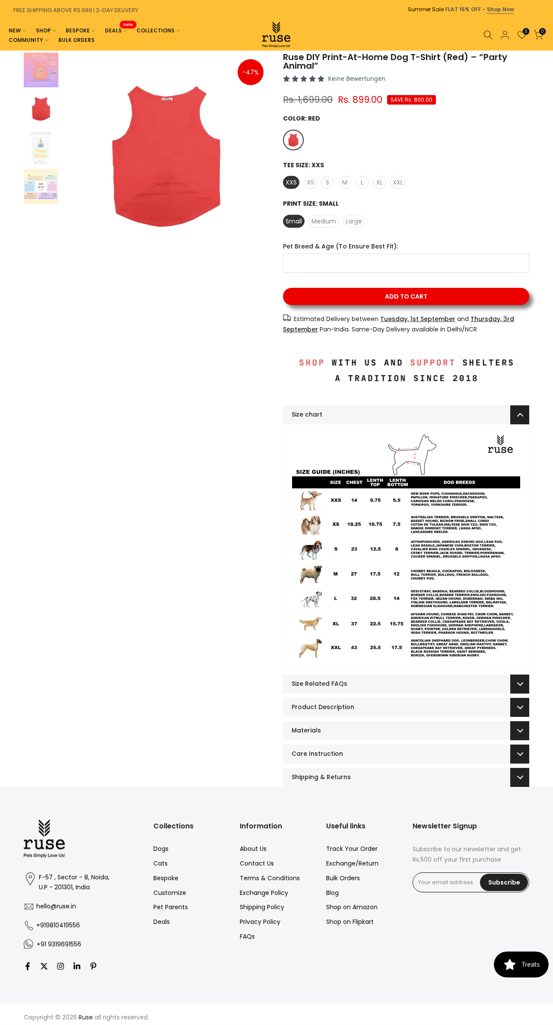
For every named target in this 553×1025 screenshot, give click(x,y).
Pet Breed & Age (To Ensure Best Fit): (340, 246)
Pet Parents (170, 907)
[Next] (544, 50)
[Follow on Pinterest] (93, 966)
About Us (253, 848)
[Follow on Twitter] (44, 966)
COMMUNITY (26, 40)
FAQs (247, 936)
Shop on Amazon (352, 907)
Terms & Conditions (270, 878)
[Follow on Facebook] (28, 966)
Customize (169, 892)
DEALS (119, 30)
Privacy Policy (260, 921)
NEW (15, 30)
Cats (160, 863)
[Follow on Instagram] (60, 966)
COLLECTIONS (156, 30)
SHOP (43, 30)
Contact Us (257, 863)
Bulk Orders (343, 878)
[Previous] (8, 50)
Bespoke (165, 878)
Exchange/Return (352, 863)
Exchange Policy (264, 892)
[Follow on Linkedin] (77, 966)
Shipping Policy (262, 907)
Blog (332, 892)
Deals (161, 921)
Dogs (160, 848)
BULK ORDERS (76, 40)
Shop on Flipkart (350, 921)
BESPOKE (78, 30)
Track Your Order (352, 848)
